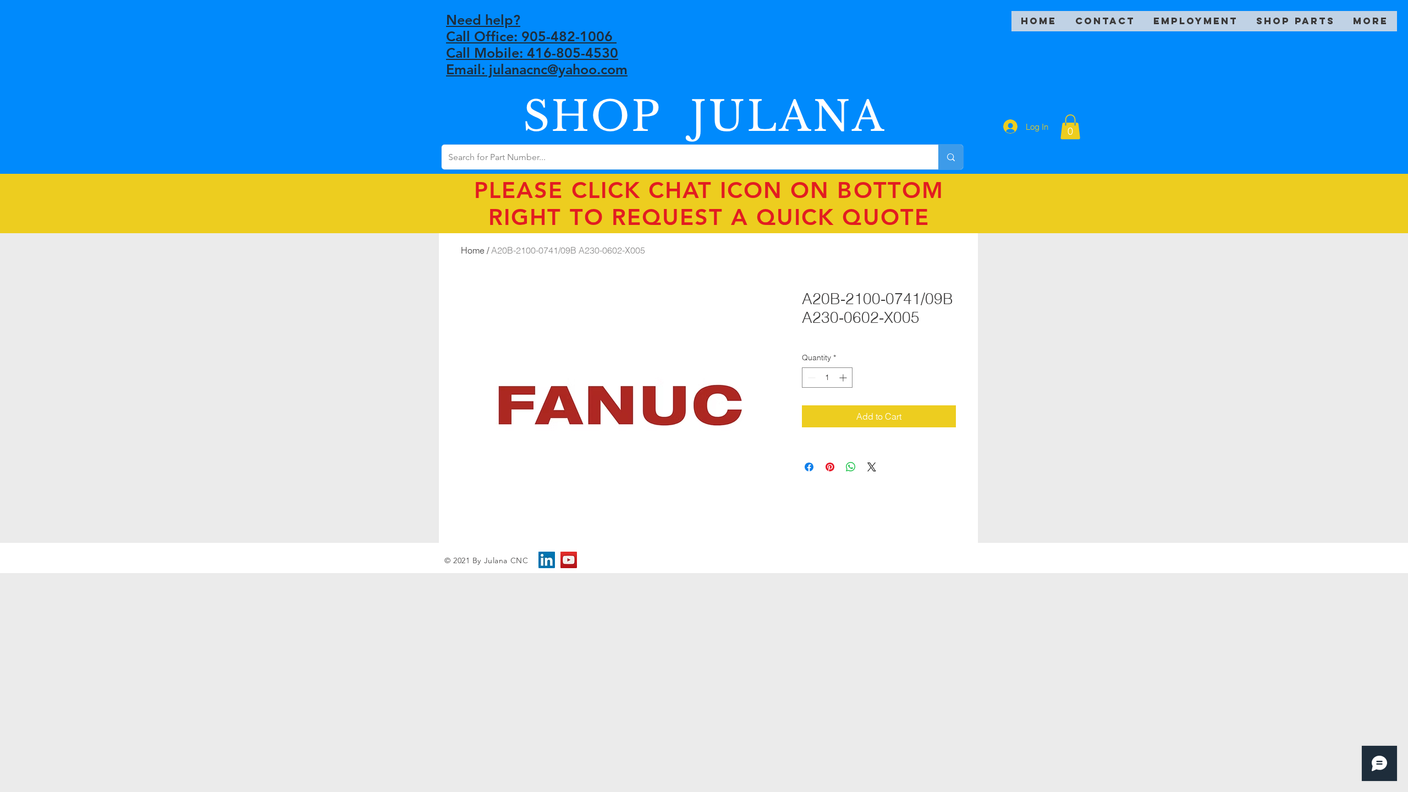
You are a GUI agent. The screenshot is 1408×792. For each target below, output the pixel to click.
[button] (1070, 126)
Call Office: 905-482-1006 (531, 36)
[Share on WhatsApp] (850, 467)
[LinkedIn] (546, 560)
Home (473, 250)
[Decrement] (810, 377)
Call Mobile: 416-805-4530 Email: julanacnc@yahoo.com (537, 61)
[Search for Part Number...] (950, 157)
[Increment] (844, 377)
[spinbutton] (827, 377)
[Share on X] (871, 467)
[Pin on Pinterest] (830, 467)
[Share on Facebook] (809, 467)
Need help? (483, 20)
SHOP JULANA (704, 116)
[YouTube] (568, 560)
